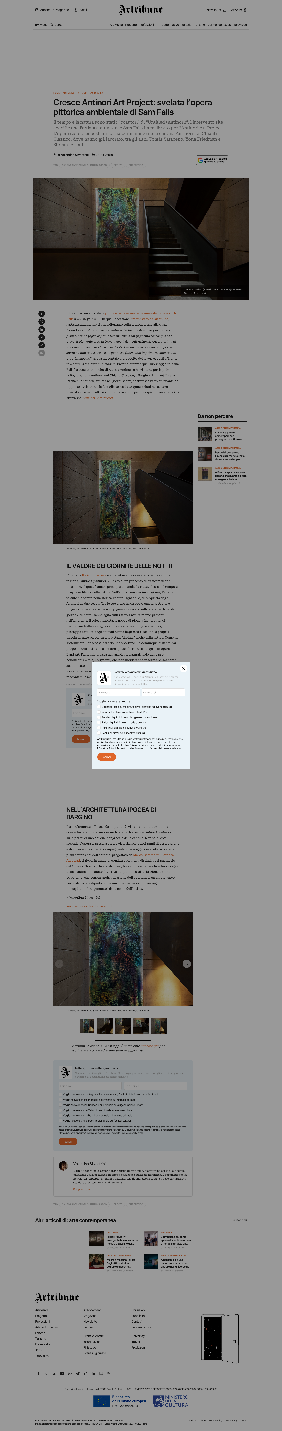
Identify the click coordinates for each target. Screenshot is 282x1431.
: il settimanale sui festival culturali (123, 733)
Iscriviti (107, 757)
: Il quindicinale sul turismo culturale (124, 727)
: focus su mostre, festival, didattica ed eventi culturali (137, 706)
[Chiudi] (183, 668)
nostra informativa (147, 742)
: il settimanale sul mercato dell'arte (125, 712)
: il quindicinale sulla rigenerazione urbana (129, 717)
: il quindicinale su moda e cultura (124, 722)
